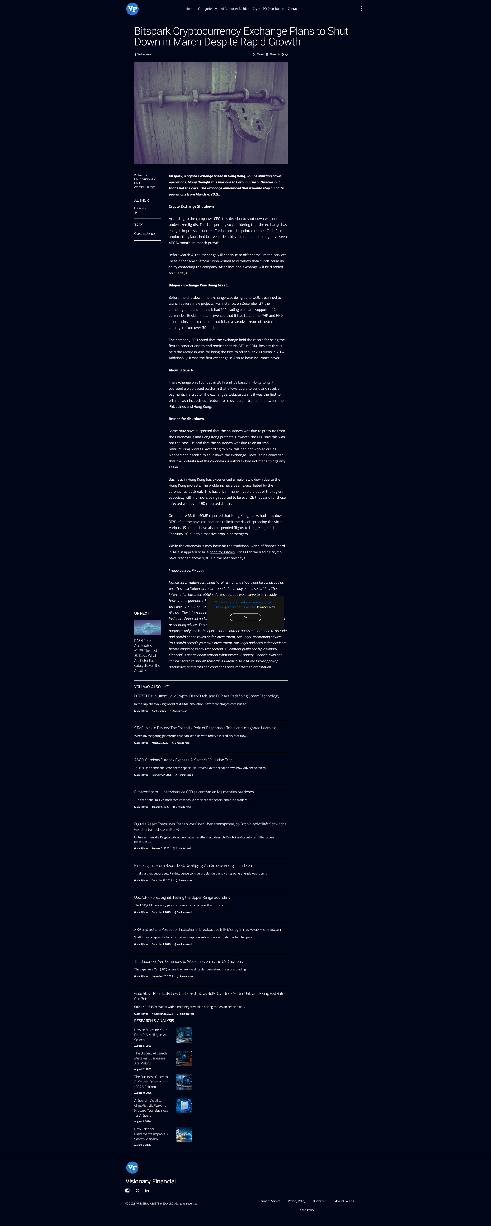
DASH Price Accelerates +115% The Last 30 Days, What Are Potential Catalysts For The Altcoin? (147, 655)
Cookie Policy (306, 1210)
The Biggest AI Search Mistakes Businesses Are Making (150, 1058)
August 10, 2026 (143, 1092)
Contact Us (295, 9)
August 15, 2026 (142, 1045)
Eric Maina (140, 208)
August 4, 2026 (142, 1145)
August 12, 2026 (142, 1069)
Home (190, 9)
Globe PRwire (141, 711)
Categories (205, 9)
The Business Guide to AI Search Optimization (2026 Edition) (151, 1082)
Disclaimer (319, 1201)
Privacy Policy (266, 607)
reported (216, 515)
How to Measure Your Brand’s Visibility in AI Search (150, 1035)
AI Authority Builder (235, 9)
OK (245, 617)
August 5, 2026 (142, 1121)
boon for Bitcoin (222, 552)
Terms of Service (269, 1201)
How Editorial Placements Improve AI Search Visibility (152, 1134)
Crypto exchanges (144, 233)
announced (232, 188)
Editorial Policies (344, 1201)
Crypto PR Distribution (268, 9)
